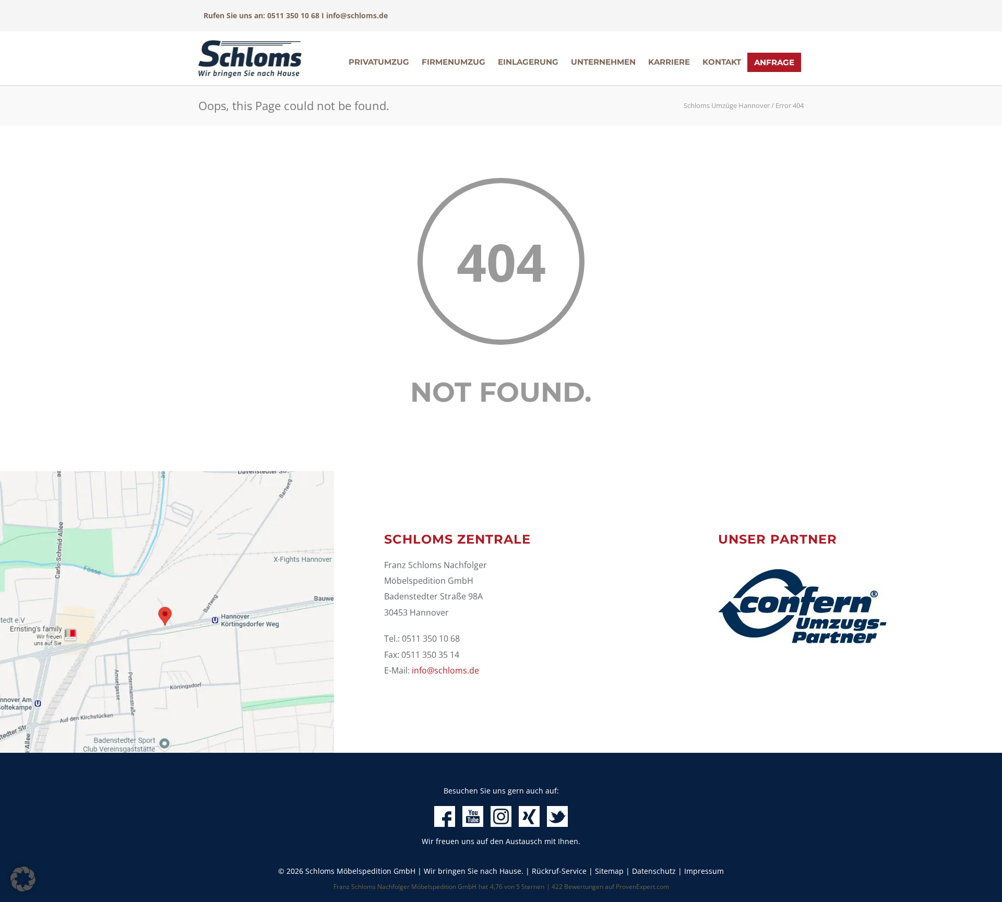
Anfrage (774, 62)
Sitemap (609, 871)
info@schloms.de (357, 15)
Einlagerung (528, 62)
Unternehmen (603, 62)
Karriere (669, 62)
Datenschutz (654, 871)
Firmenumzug (453, 62)
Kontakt (721, 62)
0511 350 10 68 (293, 15)
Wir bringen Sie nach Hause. (473, 871)
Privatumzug (379, 62)
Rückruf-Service (559, 871)
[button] (23, 879)
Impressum (704, 871)
